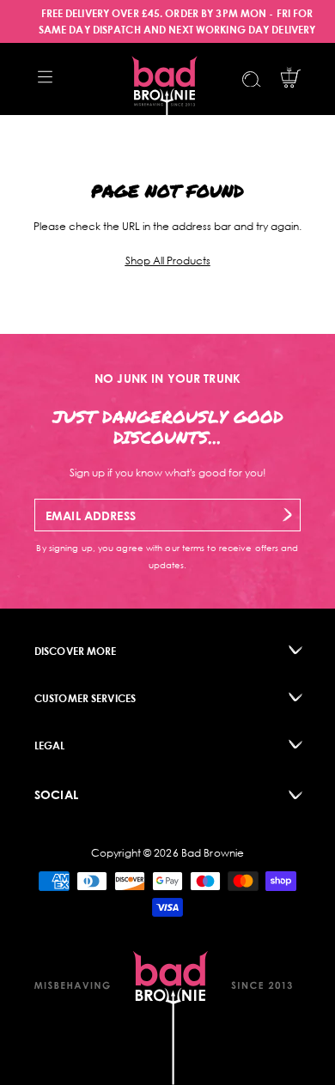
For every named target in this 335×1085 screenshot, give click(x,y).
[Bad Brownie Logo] (164, 79)
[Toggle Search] (251, 79)
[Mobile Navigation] (45, 77)
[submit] (287, 514)
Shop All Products (167, 260)
